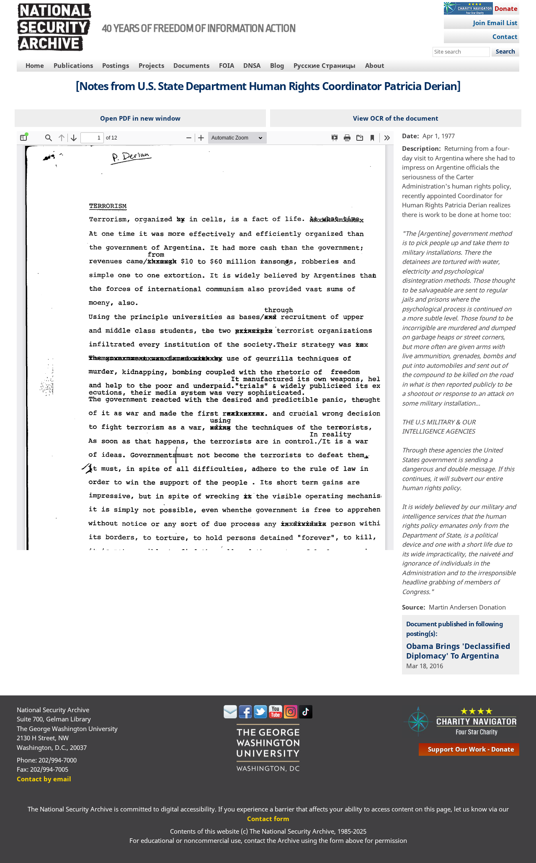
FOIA (226, 65)
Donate (506, 8)
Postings (115, 65)
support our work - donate (471, 749)
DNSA (251, 65)
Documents (191, 65)
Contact (505, 36)
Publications (73, 65)
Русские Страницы (325, 65)
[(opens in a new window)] (230, 716)
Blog (277, 65)
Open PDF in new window (140, 118)
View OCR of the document (395, 118)
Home (35, 65)
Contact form (268, 818)
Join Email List (495, 22)
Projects (151, 65)
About (374, 65)
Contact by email (44, 779)
